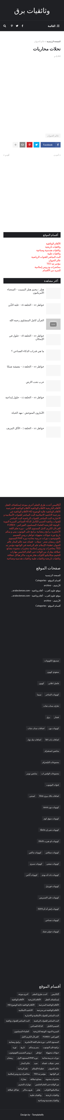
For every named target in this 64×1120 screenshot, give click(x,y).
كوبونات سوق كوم (51, 818)
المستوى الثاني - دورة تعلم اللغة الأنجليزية (42, 1042)
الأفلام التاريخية (53, 508)
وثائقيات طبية (54, 253)
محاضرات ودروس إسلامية (48, 267)
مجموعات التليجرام (50, 762)
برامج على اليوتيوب (26, 531)
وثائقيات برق (32, 10)
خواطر (31, 534)
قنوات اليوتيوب (52, 784)
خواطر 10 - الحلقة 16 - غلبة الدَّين (26, 304)
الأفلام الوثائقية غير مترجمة (48, 1010)
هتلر (34, 554)
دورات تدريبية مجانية (38, 538)
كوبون (41, 683)
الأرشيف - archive (52, 585)
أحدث (56, 155)
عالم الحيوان (39, 41)
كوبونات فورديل (52, 886)
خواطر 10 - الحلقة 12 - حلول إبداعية (24, 397)
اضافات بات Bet (52, 739)
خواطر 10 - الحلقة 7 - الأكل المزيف (25, 428)
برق (48, 717)
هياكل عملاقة (13, 554)
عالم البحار (16, 541)
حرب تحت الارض (35, 382)
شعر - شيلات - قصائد (37, 541)
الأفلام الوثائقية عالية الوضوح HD (44, 511)
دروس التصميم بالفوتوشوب (20, 1052)
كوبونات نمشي (52, 863)
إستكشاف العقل (13, 504)
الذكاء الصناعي (24, 521)
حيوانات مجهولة (43, 534)
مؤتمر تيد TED (54, 263)
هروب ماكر (26, 554)
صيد (24, 541)
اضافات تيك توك (34, 739)
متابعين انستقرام (52, 750)
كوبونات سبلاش (52, 852)
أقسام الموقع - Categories (48, 580)
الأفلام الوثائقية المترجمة (18, 508)
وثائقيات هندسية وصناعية (48, 250)
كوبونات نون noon (51, 807)
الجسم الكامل (38, 521)
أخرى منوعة (27, 504)
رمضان (51, 541)
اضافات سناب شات (36, 728)
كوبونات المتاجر (52, 694)
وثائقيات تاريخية (53, 246)
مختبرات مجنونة (21, 548)
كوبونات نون (54, 728)
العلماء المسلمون (35, 524)
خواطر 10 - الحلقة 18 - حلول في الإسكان (26, 337)
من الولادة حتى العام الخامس (31, 551)
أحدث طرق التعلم (43, 504)
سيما (39, 694)
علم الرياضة (32, 545)
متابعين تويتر (31, 773)
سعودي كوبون (53, 671)
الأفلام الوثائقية (53, 243)
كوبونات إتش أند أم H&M (48, 908)
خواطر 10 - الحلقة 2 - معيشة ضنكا (25, 366)
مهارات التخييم (24, 1084)
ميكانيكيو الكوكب (45, 554)
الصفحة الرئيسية (54, 41)
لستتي (32, 796)
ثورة (53, 534)
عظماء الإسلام (45, 545)
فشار (56, 717)
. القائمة (52, 25)
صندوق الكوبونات (51, 660)
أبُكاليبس (56, 504)
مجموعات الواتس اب (50, 773)
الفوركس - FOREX (16, 524)
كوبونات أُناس (31, 874)
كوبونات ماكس (35, 852)
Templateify (38, 1114)
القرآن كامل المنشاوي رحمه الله (27, 320)
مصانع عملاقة (35, 1079)
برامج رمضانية (43, 531)
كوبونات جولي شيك (50, 931)
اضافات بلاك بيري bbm (49, 796)
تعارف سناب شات (51, 705)
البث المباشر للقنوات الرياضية (46, 256)
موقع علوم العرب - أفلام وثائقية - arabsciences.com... (36, 590)
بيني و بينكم (11, 531)
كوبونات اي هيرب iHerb (49, 841)
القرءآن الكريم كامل (50, 528)
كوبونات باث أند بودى (50, 874)
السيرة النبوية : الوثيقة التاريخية (46, 1031)
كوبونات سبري (36, 863)
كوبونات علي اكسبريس (49, 897)
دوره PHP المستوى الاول (27, 1058)
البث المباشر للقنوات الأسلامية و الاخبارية (42, 1015)
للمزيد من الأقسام (52, 270)
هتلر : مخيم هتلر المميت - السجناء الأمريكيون (25, 291)
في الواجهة (20, 545)
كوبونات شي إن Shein (49, 829)
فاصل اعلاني (53, 683)
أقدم (7, 155)
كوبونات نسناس (52, 920)
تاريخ (58, 534)
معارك (49, 551)
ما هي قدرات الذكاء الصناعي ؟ (27, 351)
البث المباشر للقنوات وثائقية (18, 1020)
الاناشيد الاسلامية (43, 514)
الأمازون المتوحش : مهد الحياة (28, 412)
